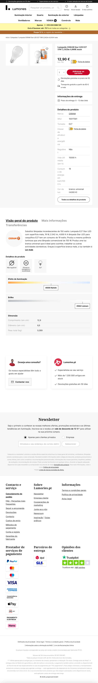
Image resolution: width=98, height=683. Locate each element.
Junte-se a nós (40, 509)
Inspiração (38, 517)
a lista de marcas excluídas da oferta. (51, 470)
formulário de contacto (61, 465)
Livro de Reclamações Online (64, 645)
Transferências (16, 225)
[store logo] (16, 7)
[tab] (22, 220)
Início (7, 37)
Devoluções (11, 512)
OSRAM (72, 113)
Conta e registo (13, 532)
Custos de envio (13, 520)
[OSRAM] (14, 238)
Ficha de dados (84, 61)
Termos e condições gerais (74, 490)
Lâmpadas (14, 37)
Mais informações (54, 220)
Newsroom (39, 513)
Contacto (10, 516)
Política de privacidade (51, 467)
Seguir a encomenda (15, 508)
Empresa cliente (41, 498)
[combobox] (45, 7)
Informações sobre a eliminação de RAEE (39, 645)
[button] (47, 48)
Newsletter (39, 493)
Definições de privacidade (26, 642)
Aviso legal (67, 498)
